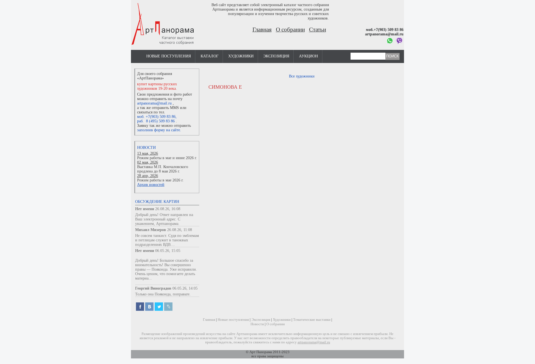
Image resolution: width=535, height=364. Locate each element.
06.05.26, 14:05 (185, 288)
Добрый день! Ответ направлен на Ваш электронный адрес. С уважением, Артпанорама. (164, 219)
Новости (146, 147)
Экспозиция (276, 56)
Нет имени (144, 209)
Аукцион (308, 56)
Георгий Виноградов (153, 288)
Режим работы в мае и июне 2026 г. (167, 158)
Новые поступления (168, 56)
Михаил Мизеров (150, 230)
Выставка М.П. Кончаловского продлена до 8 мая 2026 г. (162, 169)
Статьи (317, 29)
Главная (262, 29)
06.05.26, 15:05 (167, 251)
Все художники (302, 76)
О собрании (290, 29)
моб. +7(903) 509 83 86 (156, 117)
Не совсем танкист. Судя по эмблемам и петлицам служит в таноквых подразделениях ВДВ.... (167, 240)
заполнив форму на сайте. (159, 130)
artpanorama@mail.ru (154, 103)
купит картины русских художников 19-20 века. (157, 86)
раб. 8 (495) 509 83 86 (156, 121)
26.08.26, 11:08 (179, 230)
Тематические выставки (311, 320)
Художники (241, 56)
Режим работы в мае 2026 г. (160, 180)
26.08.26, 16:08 (167, 209)
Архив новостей (150, 185)
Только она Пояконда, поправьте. (163, 294)
